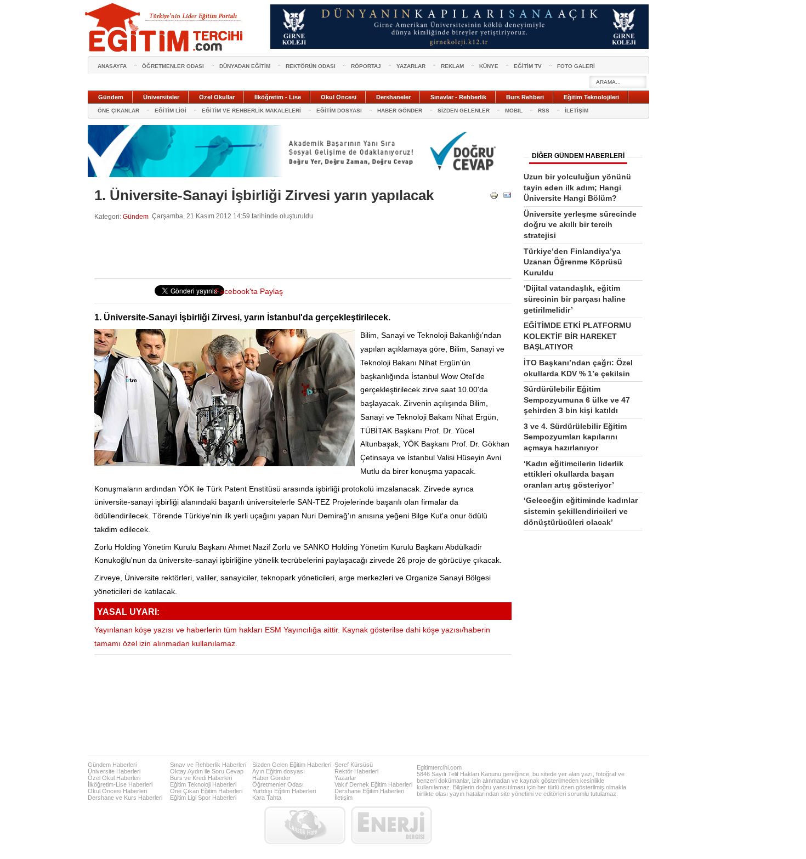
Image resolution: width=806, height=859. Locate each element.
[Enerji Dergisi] (391, 825)
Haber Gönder (271, 778)
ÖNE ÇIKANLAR (118, 111)
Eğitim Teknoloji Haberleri (203, 784)
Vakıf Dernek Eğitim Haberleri (373, 784)
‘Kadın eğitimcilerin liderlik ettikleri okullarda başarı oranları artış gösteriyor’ (573, 474)
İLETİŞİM (576, 111)
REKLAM (452, 66)
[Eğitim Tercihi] (165, 27)
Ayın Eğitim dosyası (278, 771)
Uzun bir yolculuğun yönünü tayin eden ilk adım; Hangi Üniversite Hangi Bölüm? (577, 187)
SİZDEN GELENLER (464, 111)
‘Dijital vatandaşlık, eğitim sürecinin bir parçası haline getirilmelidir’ (575, 299)
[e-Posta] (507, 197)
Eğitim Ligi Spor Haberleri (203, 797)
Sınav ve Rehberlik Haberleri (208, 764)
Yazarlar (345, 778)
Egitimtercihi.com (439, 767)
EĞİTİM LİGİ (170, 111)
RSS (543, 111)
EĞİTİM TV (528, 66)
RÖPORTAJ (366, 66)
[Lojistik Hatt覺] (304, 825)
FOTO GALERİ (576, 66)
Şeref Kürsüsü (353, 764)
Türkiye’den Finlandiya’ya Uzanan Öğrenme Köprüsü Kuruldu (573, 262)
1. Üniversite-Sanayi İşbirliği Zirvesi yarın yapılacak (264, 195)
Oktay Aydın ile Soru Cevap (206, 771)
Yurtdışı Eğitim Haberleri (284, 791)
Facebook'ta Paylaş (249, 291)
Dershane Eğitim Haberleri (369, 791)
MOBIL (514, 111)
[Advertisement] (293, 249)
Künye (488, 66)
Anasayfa (112, 66)
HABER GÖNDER (399, 111)
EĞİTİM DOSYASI (339, 111)
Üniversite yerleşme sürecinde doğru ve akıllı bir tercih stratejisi (580, 225)
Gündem (136, 216)
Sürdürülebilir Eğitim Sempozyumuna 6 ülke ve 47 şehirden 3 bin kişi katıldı (577, 400)
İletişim (343, 797)
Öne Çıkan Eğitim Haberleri (206, 791)
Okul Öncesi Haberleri (117, 791)
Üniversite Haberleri (114, 771)
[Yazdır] (494, 197)
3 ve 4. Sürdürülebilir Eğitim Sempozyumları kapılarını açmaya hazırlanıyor (575, 437)
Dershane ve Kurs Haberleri (125, 797)
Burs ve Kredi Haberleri (201, 778)
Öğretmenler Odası (278, 784)
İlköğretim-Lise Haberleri (120, 784)
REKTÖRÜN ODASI (311, 66)
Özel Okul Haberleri (114, 778)
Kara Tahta (266, 797)
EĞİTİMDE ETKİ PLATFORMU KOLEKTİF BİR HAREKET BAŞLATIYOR (577, 336)
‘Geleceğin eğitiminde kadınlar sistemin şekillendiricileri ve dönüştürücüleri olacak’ (581, 511)
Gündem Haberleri (112, 764)
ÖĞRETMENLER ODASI (173, 66)
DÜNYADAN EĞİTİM (244, 66)
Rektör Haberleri (356, 771)
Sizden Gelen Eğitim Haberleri (291, 764)
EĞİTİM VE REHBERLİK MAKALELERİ (251, 111)
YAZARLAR (410, 66)
